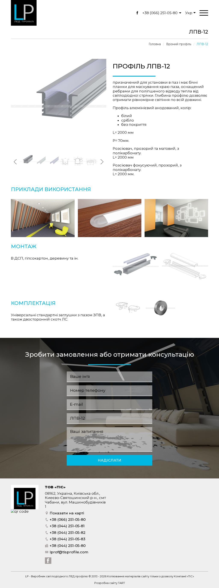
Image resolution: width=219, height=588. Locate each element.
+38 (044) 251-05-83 (67, 539)
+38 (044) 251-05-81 (66, 526)
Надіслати (109, 460)
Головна (155, 44)
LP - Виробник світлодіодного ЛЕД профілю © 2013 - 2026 (66, 576)
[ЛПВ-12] (58, 153)
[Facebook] (137, 13)
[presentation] (15, 161)
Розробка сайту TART (109, 583)
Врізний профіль (178, 44)
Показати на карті (66, 513)
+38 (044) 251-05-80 (67, 545)
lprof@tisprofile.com (68, 552)
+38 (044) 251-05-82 (67, 532)
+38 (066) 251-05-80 (160, 13)
